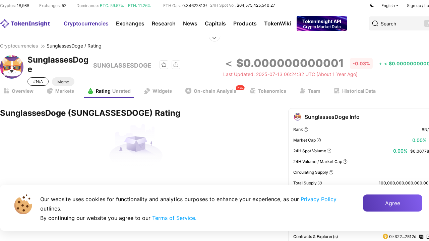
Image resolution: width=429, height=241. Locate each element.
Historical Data (359, 91)
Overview (23, 91)
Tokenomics (272, 91)
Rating (113, 91)
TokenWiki (277, 23)
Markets (64, 91)
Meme (63, 81)
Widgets (162, 91)
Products (245, 23)
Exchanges (130, 23)
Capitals (215, 23)
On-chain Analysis (215, 91)
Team (314, 91)
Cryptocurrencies (86, 23)
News (190, 23)
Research (164, 23)
